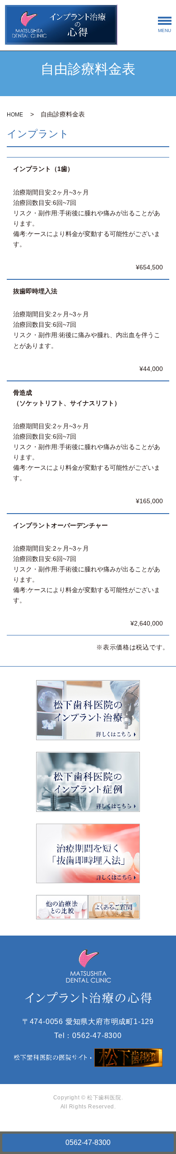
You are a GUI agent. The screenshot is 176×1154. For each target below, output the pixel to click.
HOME (15, 114)
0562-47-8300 (88, 1142)
